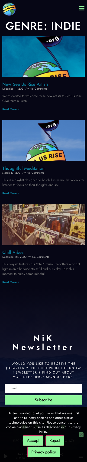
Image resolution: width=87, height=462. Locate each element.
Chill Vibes (12, 252)
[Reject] (81, 434)
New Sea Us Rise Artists (25, 84)
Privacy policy (43, 452)
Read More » (10, 109)
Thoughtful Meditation (23, 168)
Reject (54, 440)
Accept (33, 440)
